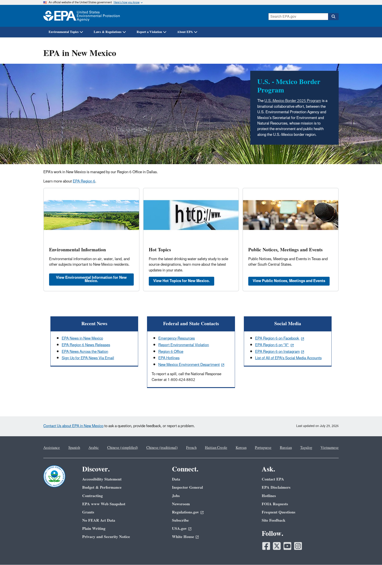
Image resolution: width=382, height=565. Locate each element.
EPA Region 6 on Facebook (277, 338)
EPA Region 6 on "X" (272, 345)
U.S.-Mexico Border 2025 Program (292, 101)
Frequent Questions (278, 512)
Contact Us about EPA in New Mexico (73, 426)
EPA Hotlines (169, 358)
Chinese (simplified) (122, 448)
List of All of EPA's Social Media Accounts (288, 358)
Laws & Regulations (108, 32)
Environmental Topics (64, 32)
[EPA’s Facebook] (266, 546)
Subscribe (180, 520)
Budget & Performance (102, 487)
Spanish (74, 448)
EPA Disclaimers (276, 487)
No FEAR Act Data (98, 520)
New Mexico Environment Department (189, 365)
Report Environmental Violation (183, 345)
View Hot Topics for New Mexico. (181, 281)
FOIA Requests (275, 504)
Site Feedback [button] (273, 520)
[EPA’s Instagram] (298, 546)
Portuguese (263, 448)
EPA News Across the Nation (85, 352)
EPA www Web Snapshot (103, 504)
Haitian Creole (216, 448)
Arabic (93, 448)
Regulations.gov (185, 512)
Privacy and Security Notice (106, 536)
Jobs (176, 496)
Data (176, 479)
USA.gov (179, 528)
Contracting (92, 496)
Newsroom (181, 504)
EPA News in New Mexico (82, 338)
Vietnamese (330, 448)
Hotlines (269, 496)
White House (183, 536)
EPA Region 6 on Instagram (277, 352)
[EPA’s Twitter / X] (276, 546)
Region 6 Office (170, 352)
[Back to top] (370, 553)
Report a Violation (149, 32)
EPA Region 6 (84, 181)
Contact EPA (273, 479)
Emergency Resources (176, 338)
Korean (241, 448)
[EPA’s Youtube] (287, 546)
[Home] (81, 15)
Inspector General (187, 487)
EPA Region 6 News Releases (86, 345)
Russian (286, 448)
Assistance (51, 448)
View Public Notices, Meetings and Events (289, 281)
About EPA (185, 32)
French (191, 448)
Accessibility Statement (102, 479)
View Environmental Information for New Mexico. (91, 279)
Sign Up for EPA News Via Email (88, 358)
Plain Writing (93, 528)
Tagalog (306, 448)
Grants (88, 512)
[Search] (333, 16)
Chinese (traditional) (162, 448)
